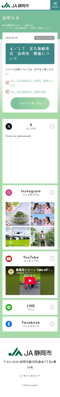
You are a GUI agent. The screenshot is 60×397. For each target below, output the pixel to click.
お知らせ (29, 25)
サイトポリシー (31, 376)
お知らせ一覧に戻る (30, 103)
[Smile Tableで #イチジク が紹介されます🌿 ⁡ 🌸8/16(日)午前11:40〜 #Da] (43, 214)
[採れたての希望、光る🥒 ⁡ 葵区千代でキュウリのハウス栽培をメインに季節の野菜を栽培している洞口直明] (43, 239)
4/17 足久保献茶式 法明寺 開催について (31, 82)
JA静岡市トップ (12, 25)
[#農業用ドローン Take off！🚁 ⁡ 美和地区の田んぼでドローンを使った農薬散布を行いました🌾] (18, 239)
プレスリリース (44, 38)
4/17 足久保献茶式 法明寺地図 (28, 92)
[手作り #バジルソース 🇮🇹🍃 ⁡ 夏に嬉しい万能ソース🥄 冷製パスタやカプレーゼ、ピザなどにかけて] (18, 214)
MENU (55, 5)
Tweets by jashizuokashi (18, 136)
